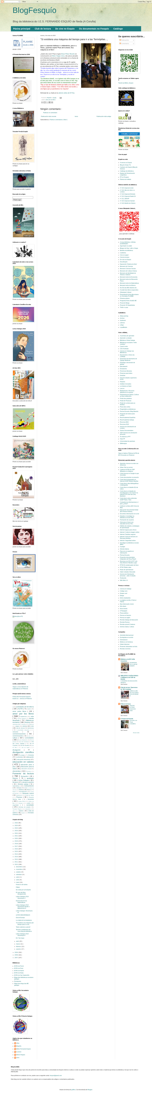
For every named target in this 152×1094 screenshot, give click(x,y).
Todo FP (122, 439)
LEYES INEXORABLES (23, 915)
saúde (29, 803)
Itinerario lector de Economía (128, 277)
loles (17, 1057)
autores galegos (21, 718)
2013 (16, 856)
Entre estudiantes (125, 598)
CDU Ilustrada (124, 348)
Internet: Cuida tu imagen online (129, 532)
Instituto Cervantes (125, 384)
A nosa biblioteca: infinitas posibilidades (128, 242)
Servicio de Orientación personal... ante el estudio (128, 574)
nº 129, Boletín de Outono (127, 203)
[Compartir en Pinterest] (52, 102)
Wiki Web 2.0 (124, 580)
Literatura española (28, 782)
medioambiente (29, 786)
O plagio (122, 546)
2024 (16, 828)
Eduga (122, 595)
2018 (16, 843)
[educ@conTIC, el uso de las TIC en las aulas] (18, 616)
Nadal (14, 791)
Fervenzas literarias (126, 371)
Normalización (23, 791)
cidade (17, 726)
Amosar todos (136, 732)
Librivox (122, 323)
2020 (16, 838)
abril (17, 941)
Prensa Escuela (125, 555)
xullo (17, 877)
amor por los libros (51, 99)
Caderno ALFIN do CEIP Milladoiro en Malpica (127, 470)
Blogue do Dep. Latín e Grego (129, 248)
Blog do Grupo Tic (125, 165)
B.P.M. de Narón (19, 970)
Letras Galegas (24, 780)
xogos (23, 812)
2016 (16, 849)
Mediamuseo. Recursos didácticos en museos (127, 391)
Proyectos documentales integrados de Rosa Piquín (128, 558)
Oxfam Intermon (125, 644)
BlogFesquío (34, 10)
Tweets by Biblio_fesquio (125, 83)
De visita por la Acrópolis (23, 890)
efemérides (17, 771)
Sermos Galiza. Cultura (127, 627)
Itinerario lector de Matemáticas (129, 283)
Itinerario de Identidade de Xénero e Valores (128, 274)
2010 (16, 864)
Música (29, 789)
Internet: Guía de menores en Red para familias (129, 537)
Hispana (122, 381)
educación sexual (26, 768)
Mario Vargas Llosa (58, 56)
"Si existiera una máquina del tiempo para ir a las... (25, 923)
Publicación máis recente (48, 116)
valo (14, 810)
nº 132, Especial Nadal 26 (128, 196)
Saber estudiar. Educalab (127, 572)
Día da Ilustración (22, 740)
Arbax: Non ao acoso (126, 467)
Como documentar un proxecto (129, 477)
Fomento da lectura (23, 773)
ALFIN (20, 709)
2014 (16, 854)
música (21, 789)
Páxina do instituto (125, 179)
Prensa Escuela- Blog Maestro (129, 411)
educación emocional (23, 759)
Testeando (123, 578)
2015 (16, 851)
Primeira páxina (125, 298)
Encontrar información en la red (129, 514)
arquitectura (23, 716)
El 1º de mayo (20, 938)
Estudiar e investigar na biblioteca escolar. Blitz (127, 516)
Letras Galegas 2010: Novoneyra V (22, 897)
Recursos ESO (124, 424)
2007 (16, 957)
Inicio (76, 116)
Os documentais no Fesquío (94, 28)
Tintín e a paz (124, 307)
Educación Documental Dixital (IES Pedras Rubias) (129, 510)
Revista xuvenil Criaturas (127, 624)
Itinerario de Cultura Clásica (128, 271)
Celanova (31, 724)
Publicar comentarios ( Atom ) (58, 119)
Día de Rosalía (25, 745)
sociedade (30, 805)
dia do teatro (26, 747)
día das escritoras (24, 741)
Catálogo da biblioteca (127, 171)
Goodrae (122, 375)
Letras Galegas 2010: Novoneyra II (22, 934)
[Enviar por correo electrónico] (42, 102)
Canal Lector (124, 346)
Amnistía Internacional (126, 635)
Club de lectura (43, 28)
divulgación (18, 750)
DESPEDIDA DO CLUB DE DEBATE (133, 664)
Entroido (29, 771)
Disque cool (123, 593)
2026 (16, 823)
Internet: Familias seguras (128, 534)
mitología (19, 787)
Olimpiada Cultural (125, 292)
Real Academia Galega (127, 420)
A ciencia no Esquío (126, 162)
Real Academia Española (127, 417)
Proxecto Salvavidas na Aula (128, 646)
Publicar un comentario (50, 112)
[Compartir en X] (47, 102)
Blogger (90, 1089)
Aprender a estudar (126, 338)
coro (29, 736)
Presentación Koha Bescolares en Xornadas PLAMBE (129, 295)
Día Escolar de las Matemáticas (21, 901)
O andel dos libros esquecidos (129, 290)
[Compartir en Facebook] (50, 102)
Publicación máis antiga (104, 116)
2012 (16, 859)
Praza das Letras (125, 407)
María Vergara (20, 1055)
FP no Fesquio (124, 177)
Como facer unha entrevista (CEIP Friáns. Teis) (128, 499)
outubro (18, 872)
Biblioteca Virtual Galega (127, 340)
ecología (22, 755)
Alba (17, 1043)
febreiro (18, 946)
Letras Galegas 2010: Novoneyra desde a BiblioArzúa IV (22, 906)
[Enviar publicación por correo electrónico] (60, 97)
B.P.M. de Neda (18, 973)
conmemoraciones (20, 734)
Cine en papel (124, 255)
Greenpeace (124, 640)
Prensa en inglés (125, 617)
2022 (16, 833)
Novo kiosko (123, 608)
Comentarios (125, 43)
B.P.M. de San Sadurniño (21, 975)
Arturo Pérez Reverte (68, 54)
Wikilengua (123, 443)
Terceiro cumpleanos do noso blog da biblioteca (24, 930)
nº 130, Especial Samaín (127, 201)
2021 (16, 836)
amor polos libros (20, 711)
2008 (16, 955)
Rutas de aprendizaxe (126, 569)
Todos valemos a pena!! (23, 927)
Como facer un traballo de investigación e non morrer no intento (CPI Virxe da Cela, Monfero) (129, 493)
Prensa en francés (125, 615)
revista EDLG (22, 801)
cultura (15, 738)
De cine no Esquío (65, 28)
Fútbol (18, 887)
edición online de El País (67, 93)
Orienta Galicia (124, 549)
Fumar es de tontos (21, 884)
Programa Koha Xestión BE (128, 300)
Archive (122, 318)
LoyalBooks (123, 327)
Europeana (17, 981)
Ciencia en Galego (125, 589)
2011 (16, 862)
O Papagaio (123, 611)
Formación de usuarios (127, 520)
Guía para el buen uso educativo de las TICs (126, 523)
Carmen (18, 1052)
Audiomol (123, 320)
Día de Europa (20, 917)
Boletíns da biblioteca (126, 250)
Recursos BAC (124, 422)
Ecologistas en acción (126, 637)
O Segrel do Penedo (127, 719)
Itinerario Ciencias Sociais (128, 268)
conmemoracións (18, 736)
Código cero (123, 591)
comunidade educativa (23, 730)
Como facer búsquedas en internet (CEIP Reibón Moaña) (129, 480)
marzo (18, 944)
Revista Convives (125, 649)
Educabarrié (123, 366)
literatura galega (23, 784)
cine (32, 726)
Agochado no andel (126, 246)
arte (32, 716)
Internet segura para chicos (128, 530)
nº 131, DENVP (124, 198)
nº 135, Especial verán (127, 188)
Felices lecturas (126, 704)
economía (19, 757)
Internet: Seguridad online (128, 540)
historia (16, 778)
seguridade (16, 805)
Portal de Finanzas (125, 401)
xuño (17, 880)
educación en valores (23, 762)
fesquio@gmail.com (56, 1075)
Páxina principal (21, 28)
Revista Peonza (125, 622)
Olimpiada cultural (28, 793)
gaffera (73, 1089)
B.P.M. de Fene (18, 968)
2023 (16, 830)
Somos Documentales (126, 430)
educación (30, 757)
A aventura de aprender (127, 336)
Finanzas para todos (126, 373)
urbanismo (28, 809)
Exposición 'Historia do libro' (128, 264)
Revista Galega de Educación (129, 620)
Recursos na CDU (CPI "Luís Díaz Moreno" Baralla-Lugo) (128, 562)
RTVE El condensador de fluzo (129, 565)
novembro (19, 869)
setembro (19, 874)
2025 (16, 825)
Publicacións (125, 40)
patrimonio (19, 795)
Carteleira (123, 253)
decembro (19, 867)
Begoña (18, 1046)
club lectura (30, 728)
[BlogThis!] (45, 102)
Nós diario (123, 606)
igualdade (30, 778)
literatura (15, 782)
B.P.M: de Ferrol (19, 966)
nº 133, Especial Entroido (127, 194)
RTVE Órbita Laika (125, 567)
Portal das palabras (126, 398)
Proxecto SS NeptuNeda (127, 305)
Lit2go (122, 325)
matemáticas (16, 786)
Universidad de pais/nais (127, 441)
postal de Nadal (29, 795)
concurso (17, 732)
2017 (16, 846)
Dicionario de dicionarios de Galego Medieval (128, 359)
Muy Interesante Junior (127, 604)
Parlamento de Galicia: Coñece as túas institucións (129, 395)
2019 (16, 841)
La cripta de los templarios (24, 920)
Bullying (27, 722)
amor (29, 708)
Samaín (21, 803)
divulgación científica (23, 752)
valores (21, 811)
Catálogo (118, 28)
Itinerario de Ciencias (126, 266)
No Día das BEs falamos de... (129, 288)
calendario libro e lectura (19, 724)
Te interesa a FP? (125, 436)
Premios (19, 797)
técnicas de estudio (25, 807)
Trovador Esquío (17, 809)
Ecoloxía (31, 755)
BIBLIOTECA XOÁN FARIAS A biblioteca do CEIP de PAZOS (129, 677)
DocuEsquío (123, 262)
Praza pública (124, 613)
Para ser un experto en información (127, 552)
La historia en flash (125, 386)
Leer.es (122, 388)
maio (17, 882)
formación (25, 776)
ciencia (24, 726)
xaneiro (18, 949)
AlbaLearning (124, 316)
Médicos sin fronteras (126, 642)
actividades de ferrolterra (25, 707)
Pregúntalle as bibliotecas (128, 409)
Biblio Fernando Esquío (23, 1049)
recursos (31, 799)
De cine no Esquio (125, 259)
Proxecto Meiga (124, 303)
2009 (16, 952)
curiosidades (29, 738)
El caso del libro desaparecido (21, 893)
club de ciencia (20, 728)
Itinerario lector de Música (128, 285)
